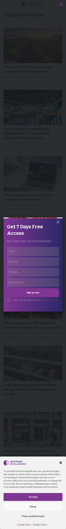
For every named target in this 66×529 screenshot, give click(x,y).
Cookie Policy (24, 524)
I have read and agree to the (35, 301)
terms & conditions (49, 300)
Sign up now (33, 292)
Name (13, 251)
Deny (33, 506)
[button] (60, 462)
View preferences (33, 516)
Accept (33, 496)
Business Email (17, 282)
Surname (14, 261)
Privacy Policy (40, 524)
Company (14, 272)
